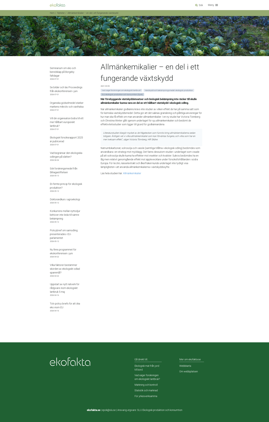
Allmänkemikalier (132, 173)
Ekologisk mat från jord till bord (146, 367)
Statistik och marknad (146, 390)
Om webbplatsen (188, 371)
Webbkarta (185, 365)
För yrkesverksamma (145, 396)
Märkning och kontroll (146, 384)
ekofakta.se (93, 410)
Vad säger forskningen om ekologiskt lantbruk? (147, 377)
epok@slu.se (109, 410)
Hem (52, 13)
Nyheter (61, 13)
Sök (201, 5)
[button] (213, 5)
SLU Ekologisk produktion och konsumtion (159, 410)
